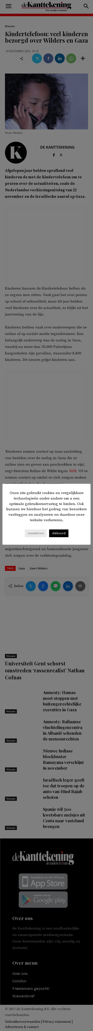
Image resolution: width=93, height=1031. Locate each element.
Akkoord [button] (58, 533)
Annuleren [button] (36, 533)
